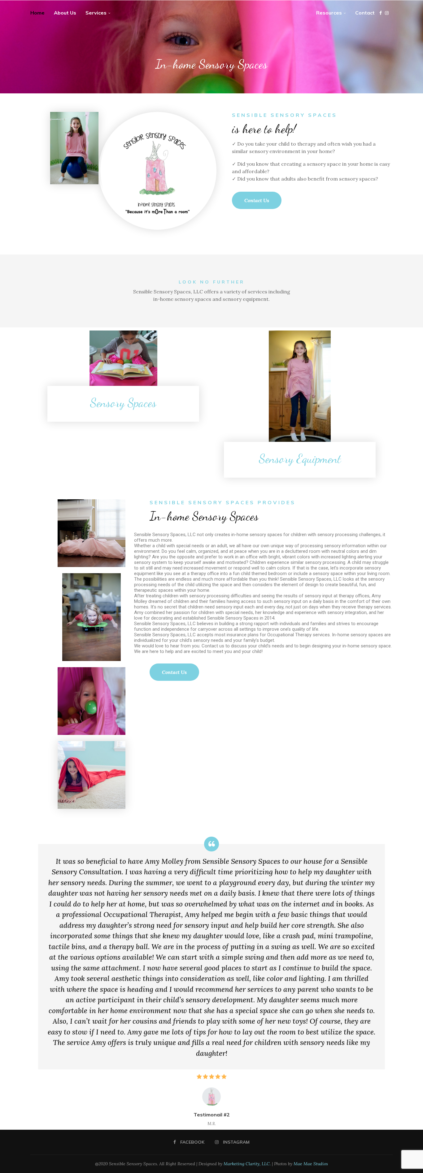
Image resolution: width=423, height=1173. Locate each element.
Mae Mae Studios (311, 1164)
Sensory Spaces (123, 402)
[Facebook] (380, 13)
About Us (65, 13)
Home (37, 13)
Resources (329, 13)
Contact (365, 13)
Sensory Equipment (300, 458)
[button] (45, 981)
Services (96, 13)
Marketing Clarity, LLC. (247, 1164)
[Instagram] (387, 13)
